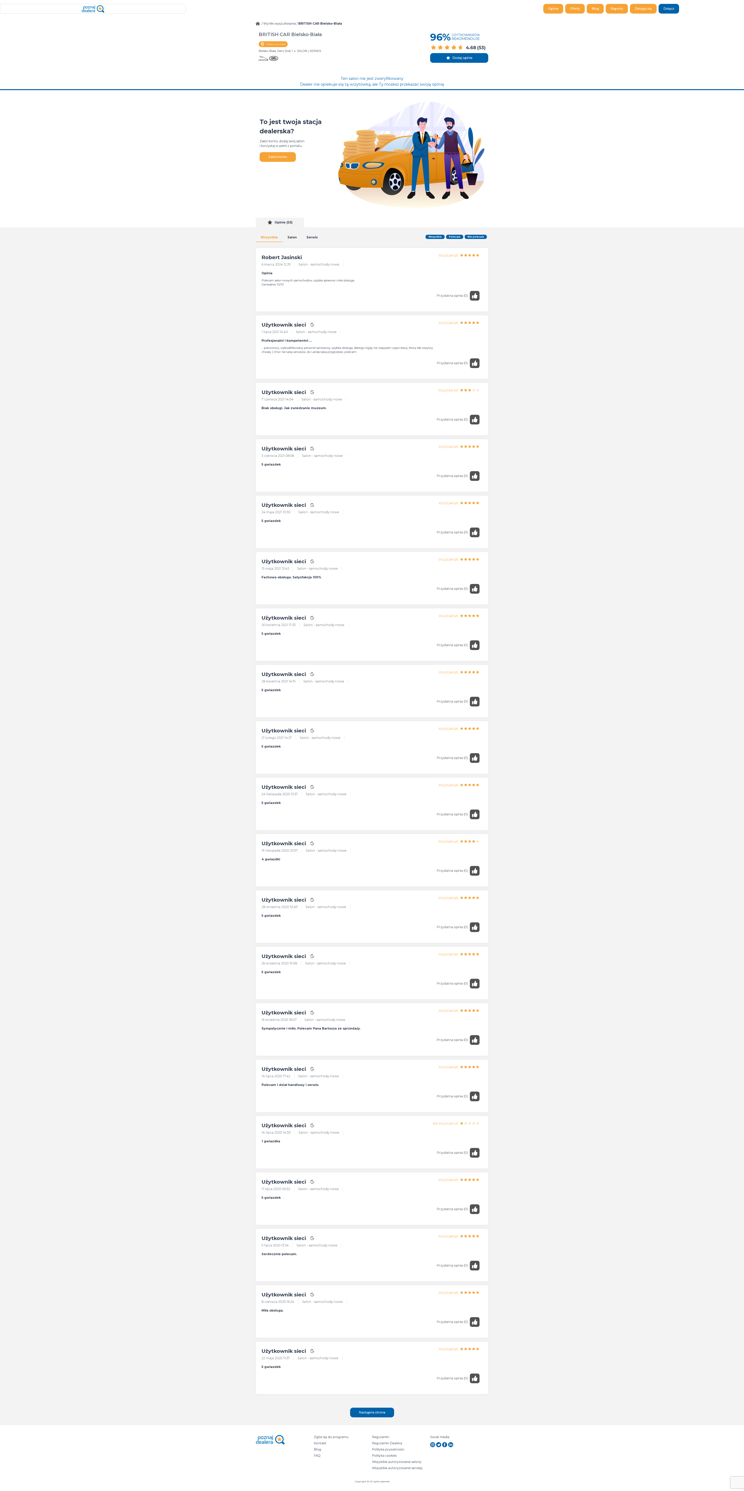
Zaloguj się (643, 8)
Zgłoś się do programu (331, 1437)
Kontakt (320, 1443)
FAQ (317, 1455)
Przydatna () (452, 296)
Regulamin (380, 1437)
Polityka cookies (384, 1455)
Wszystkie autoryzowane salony (396, 1462)
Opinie (553, 8)
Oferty (575, 8)
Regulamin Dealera (387, 1443)
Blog (595, 8)
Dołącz (668, 8)
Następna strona (372, 1412)
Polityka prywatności (388, 1449)
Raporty (617, 8)
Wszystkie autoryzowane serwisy (397, 1468)
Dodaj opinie (462, 58)
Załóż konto (277, 157)
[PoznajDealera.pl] (93, 9)
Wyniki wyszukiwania (279, 23)
